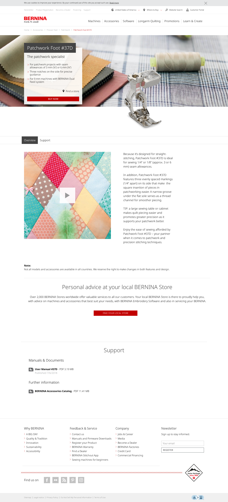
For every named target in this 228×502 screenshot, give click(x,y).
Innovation (32, 442)
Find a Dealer (79, 451)
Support (87, 10)
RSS (64, 480)
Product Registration (44, 10)
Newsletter (29, 10)
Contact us (78, 434)
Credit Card (124, 451)
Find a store (72, 91)
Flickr (55, 480)
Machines (94, 21)
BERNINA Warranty (83, 447)
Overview (30, 140)
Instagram (81, 480)
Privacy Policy (52, 497)
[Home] (35, 20)
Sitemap (27, 497)
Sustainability (34, 447)
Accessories (111, 21)
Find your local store (115, 313)
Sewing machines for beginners (90, 459)
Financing (77, 10)
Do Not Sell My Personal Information (76, 497)
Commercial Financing (130, 455)
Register (168, 449)
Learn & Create (192, 21)
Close (205, 3)
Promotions (171, 21)
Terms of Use (100, 497)
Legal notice (39, 497)
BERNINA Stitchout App (85, 455)
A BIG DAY (32, 434)
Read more (114, 2)
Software (128, 21)
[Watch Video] (67, 195)
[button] (139, 10)
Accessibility (33, 451)
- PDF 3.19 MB (54, 369)
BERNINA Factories (128, 447)
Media (121, 438)
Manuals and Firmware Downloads (92, 438)
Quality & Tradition (36, 438)
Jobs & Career (125, 434)
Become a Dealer (63, 10)
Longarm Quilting (149, 21)
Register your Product (84, 442)
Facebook (47, 480)
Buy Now (53, 98)
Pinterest (72, 480)
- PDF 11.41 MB (62, 391)
